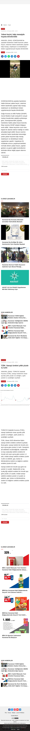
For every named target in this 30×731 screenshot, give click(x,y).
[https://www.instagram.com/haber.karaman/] (15, 710)
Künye (9, 712)
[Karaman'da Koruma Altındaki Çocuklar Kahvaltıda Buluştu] (15, 209)
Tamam (18, 729)
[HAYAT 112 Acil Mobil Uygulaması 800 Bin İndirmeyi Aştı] (15, 277)
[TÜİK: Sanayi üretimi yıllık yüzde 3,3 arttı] (15, 398)
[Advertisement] (15, 14)
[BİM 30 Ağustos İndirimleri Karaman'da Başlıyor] (15, 625)
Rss (6, 712)
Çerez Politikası (20, 712)
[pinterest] (18, 56)
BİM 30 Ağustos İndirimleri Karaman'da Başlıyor (11, 636)
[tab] (5, 157)
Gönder (5, 174)
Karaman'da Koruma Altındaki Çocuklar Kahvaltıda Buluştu (12, 220)
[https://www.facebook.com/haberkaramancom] (9, 710)
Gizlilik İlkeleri (14, 715)
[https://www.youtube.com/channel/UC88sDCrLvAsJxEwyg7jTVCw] (17, 710)
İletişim (13, 712)
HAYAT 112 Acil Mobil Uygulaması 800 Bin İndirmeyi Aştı (14, 288)
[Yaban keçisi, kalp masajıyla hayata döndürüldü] (15, 68)
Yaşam (9, 25)
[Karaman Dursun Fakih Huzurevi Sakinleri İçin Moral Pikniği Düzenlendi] (15, 254)
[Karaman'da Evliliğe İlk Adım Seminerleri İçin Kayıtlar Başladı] (15, 232)
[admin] (20, 710)
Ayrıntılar (13, 729)
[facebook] (2, 56)
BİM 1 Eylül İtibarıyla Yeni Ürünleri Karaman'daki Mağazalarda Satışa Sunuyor (14, 569)
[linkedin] (15, 56)
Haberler (5, 25)
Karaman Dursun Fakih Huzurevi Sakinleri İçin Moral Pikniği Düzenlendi (13, 266)
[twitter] (5, 56)
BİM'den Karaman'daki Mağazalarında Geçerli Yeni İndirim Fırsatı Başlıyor (14, 614)
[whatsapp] (8, 56)
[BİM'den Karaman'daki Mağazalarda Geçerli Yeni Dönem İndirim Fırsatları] (15, 580)
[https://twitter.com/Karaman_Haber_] (12, 710)
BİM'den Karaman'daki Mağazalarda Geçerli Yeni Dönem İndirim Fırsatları (14, 591)
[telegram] (12, 56)
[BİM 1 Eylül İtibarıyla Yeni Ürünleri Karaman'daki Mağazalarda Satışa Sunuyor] (15, 558)
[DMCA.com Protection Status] (15, 718)
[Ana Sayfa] (1, 25)
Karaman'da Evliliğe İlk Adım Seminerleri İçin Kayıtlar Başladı (13, 243)
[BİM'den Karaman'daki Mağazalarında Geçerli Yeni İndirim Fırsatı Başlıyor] (15, 603)
